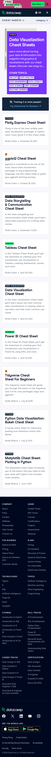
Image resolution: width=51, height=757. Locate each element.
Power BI (6, 598)
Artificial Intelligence (11, 594)
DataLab (32, 534)
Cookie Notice (21, 737)
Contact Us (7, 534)
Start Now (36, 4)
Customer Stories (9, 564)
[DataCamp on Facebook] (3, 716)
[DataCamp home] (21, 709)
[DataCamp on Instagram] (38, 716)
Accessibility (37, 743)
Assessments (33, 530)
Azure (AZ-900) (35, 683)
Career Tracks (34, 509)
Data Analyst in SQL (11, 662)
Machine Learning (36, 585)
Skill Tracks (33, 513)
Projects (31, 525)
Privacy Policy (7, 737)
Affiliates (6, 521)
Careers (5, 517)
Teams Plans (8, 553)
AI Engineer (33, 674)
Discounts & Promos (36, 553)
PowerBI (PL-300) (35, 679)
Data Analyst (34, 662)
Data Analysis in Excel (12, 636)
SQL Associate (34, 666)
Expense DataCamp (37, 557)
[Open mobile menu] (47, 12)
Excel (4, 602)
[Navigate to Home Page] (11, 13)
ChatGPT (6, 606)
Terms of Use (16, 748)
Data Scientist (34, 670)
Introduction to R (9, 625)
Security (5, 748)
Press (4, 513)
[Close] (47, 4)
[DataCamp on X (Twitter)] (12, 716)
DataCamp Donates (37, 570)
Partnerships (7, 525)
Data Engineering (35, 589)
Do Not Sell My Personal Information (16, 743)
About (5, 509)
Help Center (7, 530)
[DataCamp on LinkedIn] (21, 716)
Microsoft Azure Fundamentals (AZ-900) (36, 641)
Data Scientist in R (10, 673)
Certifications (34, 521)
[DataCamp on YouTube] (30, 716)
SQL (4, 589)
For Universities (34, 566)
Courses (31, 517)
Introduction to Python (12, 617)
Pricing (5, 549)
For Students (33, 549)
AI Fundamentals (35, 617)
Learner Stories (34, 562)
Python (5, 581)
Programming (34, 594)
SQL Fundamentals (36, 621)
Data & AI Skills (9, 545)
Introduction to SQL (10, 621)
